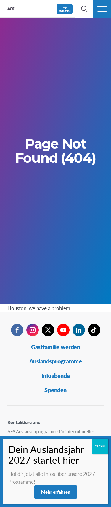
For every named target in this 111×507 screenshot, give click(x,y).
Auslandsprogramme (55, 361)
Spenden (55, 390)
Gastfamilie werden (55, 347)
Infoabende (55, 376)
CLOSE (100, 446)
